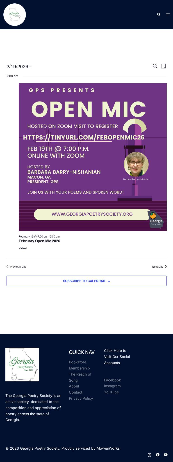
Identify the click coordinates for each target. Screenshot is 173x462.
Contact (75, 392)
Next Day (157, 266)
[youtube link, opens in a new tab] (166, 454)
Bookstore (77, 362)
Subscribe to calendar (84, 281)
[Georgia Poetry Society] (14, 14)
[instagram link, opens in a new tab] (149, 454)
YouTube (111, 392)
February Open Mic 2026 (39, 240)
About (74, 386)
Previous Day (18, 266)
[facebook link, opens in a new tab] (157, 454)
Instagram (112, 386)
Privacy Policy (81, 398)
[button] (158, 14)
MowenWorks (108, 448)
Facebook (112, 380)
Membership (79, 368)
